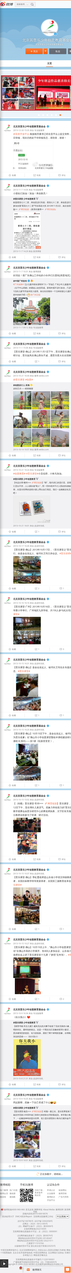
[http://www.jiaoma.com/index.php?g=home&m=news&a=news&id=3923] (52, 115)
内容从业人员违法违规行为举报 (52, 1250)
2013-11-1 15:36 (20, 347)
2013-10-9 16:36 (20, 1013)
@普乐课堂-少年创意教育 (24, 198)
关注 (34, 51)
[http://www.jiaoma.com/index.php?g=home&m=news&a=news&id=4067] (43, 115)
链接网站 (63, 1190)
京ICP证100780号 (26, 1221)
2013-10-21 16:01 (21, 525)
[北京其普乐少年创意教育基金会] (7, 131)
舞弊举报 (38, 1209)
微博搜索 (37, 271)
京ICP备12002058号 (43, 1221)
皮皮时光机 (39, 525)
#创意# (29, 379)
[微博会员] (31, 281)
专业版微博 (39, 130)
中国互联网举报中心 (9, 1250)
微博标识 (51, 1197)
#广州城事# (18, 284)
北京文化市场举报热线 (23, 1252)
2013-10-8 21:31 (20, 1078)
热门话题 (14, 1190)
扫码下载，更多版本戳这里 (40, 1193)
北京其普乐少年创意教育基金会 (29, 126)
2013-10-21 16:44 (21, 375)
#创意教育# (19, 473)
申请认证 (51, 1190)
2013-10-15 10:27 (21, 943)
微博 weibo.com (41, 375)
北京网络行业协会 (56, 1252)
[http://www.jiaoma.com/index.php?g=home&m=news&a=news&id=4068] (39, 115)
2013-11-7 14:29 (20, 251)
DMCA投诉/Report (23, 1216)
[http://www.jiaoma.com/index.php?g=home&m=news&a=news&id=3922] (56, 115)
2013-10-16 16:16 (21, 603)
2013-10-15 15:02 (21, 799)
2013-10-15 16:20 (21, 729)
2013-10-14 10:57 (21, 449)
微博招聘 (60, 1209)
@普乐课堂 (19, 379)
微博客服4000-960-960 (14, 1209)
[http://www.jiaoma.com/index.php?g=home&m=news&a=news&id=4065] (47, 115)
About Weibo (49, 1209)
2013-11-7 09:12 (20, 327)
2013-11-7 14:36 (20, 189)
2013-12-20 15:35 (21, 130)
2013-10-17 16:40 (21, 546)
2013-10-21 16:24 (21, 470)
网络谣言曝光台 (40, 1255)
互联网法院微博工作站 (43, 1216)
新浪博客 (37, 251)
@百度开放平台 (21, 133)
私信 (57, 51)
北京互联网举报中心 (28, 1250)
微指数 (13, 1197)
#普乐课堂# (32, 473)
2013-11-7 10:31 (20, 271)
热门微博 (4, 1190)
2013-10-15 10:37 (21, 873)
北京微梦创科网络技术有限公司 (49, 1264)
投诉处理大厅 (8, 1216)
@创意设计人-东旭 (21, 385)
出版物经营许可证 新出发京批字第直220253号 (35, 1246)
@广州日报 (35, 294)
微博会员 (4, 1193)
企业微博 (51, 1193)
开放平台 (51, 1200)
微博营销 (63, 1193)
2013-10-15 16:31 (21, 663)
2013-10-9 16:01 (20, 1160)
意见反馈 (30, 1209)
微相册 (13, 1193)
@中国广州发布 (20, 281)
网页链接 (24, 209)
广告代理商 (64, 1197)
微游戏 (3, 1197)
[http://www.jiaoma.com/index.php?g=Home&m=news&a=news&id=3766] (60, 115)
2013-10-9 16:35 (20, 1098)
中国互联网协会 (40, 1252)
